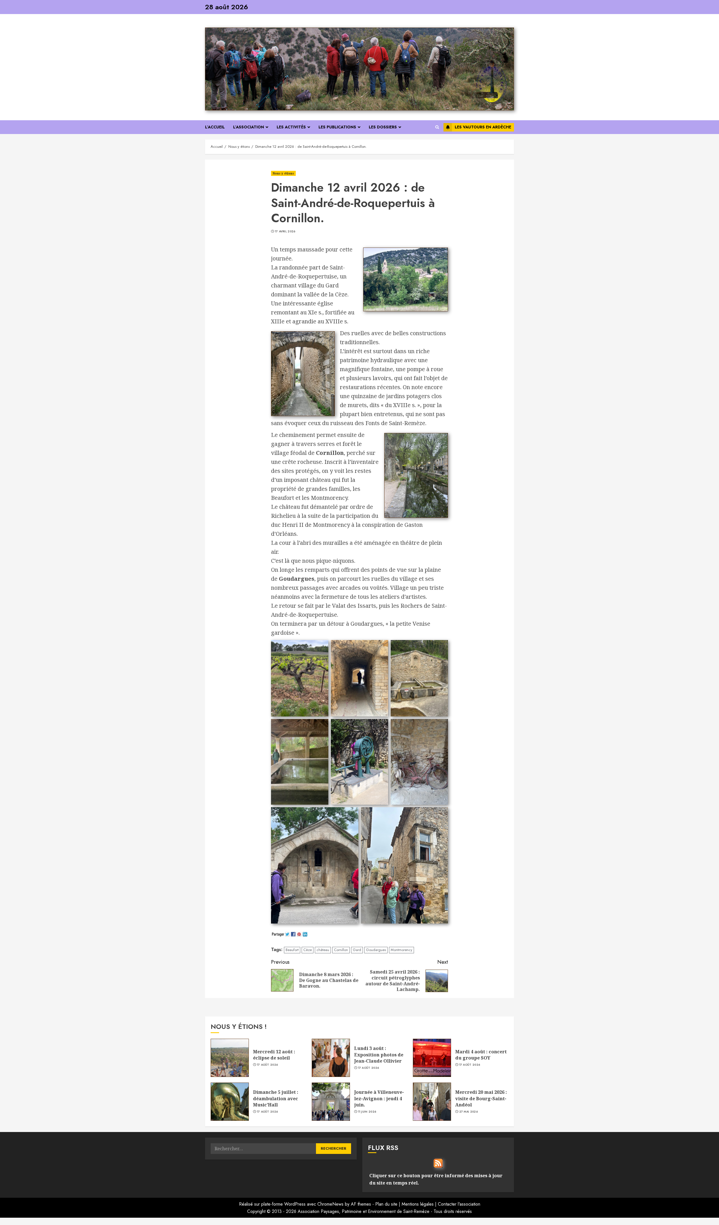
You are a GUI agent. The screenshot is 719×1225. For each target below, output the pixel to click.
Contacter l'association (459, 1204)
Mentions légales (418, 1204)
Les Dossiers (383, 127)
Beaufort (292, 949)
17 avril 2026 (285, 231)
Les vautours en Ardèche (483, 127)
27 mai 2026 (468, 1112)
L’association (248, 127)
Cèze (307, 949)
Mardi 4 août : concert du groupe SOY (481, 1055)
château (323, 949)
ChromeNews (330, 1204)
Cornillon (341, 949)
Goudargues (376, 949)
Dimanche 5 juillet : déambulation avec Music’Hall (275, 1098)
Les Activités (291, 127)
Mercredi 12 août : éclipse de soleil (274, 1055)
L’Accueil (215, 127)
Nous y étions (283, 173)
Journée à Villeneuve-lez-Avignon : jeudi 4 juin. (379, 1098)
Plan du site (386, 1204)
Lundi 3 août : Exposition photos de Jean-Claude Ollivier (378, 1054)
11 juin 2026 (367, 1112)
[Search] (437, 127)
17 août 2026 (267, 1065)
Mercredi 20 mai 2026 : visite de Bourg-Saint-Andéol (481, 1098)
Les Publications (337, 127)
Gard (357, 949)
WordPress (295, 1204)
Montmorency (401, 949)
